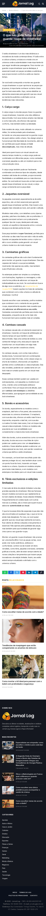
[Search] (43, 3)
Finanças (5, 847)
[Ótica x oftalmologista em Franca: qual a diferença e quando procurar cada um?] (8, 777)
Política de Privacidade (18, 895)
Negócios (5, 865)
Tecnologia (6, 875)
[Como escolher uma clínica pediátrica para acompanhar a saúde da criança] (8, 790)
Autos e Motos (7, 823)
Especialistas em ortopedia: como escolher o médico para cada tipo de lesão (29, 745)
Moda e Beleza (9, 30)
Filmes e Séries (7, 844)
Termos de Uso (25, 892)
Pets (3, 868)
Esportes (5, 841)
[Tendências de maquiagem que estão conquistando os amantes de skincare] (23, 630)
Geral (4, 854)
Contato (33, 895)
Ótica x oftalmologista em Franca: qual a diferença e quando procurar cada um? (29, 776)
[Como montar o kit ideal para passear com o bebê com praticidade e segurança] (23, 666)
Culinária (5, 830)
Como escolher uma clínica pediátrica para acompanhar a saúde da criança (28, 789)
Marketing (5, 858)
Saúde (4, 871)
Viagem (4, 878)
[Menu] (3, 3)
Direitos (4, 834)
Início (15, 892)
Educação (5, 837)
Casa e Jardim (7, 827)
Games (4, 851)
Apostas (5, 820)
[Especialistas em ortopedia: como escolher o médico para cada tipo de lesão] (8, 745)
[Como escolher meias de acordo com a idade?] (23, 597)
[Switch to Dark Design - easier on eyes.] (39, 4)
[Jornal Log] (23, 4)
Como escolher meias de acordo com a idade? (23, 612)
